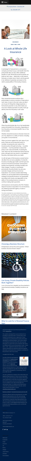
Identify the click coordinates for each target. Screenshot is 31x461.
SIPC (14, 364)
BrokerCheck (8, 331)
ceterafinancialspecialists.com (9, 389)
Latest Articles (6, 451)
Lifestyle (4, 449)
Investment (5, 439)
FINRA (11, 364)
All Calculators (6, 455)
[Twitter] (5, 429)
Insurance (5, 443)
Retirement (5, 437)
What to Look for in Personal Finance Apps (15, 322)
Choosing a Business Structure (13, 244)
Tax (3, 445)
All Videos (5, 453)
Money (4, 447)
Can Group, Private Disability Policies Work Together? (15, 281)
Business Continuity (7, 391)
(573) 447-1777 (16, 9)
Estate (4, 441)
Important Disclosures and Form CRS (19, 391)
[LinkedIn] (7, 429)
